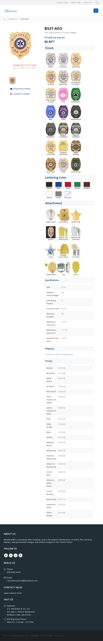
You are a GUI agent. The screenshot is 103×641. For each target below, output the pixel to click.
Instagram (15, 555)
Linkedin (20, 555)
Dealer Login (76, 3)
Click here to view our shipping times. (60, 354)
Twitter (11, 555)
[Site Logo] (11, 10)
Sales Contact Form (13, 593)
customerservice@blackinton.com (22, 580)
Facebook (6, 555)
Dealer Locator (62, 3)
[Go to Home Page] (4, 19)
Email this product (21, 88)
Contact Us (87, 3)
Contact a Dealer (21, 93)
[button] (97, 2)
